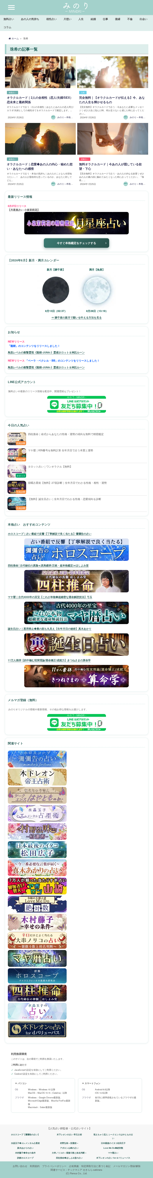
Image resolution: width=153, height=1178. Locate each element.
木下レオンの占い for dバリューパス (113, 1157)
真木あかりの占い (25, 1147)
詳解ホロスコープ (25, 1157)
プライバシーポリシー (54, 1166)
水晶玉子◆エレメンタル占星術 (25, 1143)
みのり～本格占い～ (67, 117)
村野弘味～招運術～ (69, 1143)
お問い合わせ (20, 1166)
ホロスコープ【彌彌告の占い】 (25, 1134)
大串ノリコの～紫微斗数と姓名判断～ (69, 1152)
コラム (7, 27)
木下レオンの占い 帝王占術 (69, 1134)
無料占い (9, 19)
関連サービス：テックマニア (66, 1169)
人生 (81, 19)
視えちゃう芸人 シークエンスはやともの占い (113, 1136)
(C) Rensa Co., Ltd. (76, 1173)
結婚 (93, 19)
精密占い (12, 92)
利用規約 (35, 1166)
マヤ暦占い (113, 1152)
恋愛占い (84, 159)
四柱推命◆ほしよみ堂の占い (69, 1157)
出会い (143, 19)
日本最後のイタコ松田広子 (113, 1143)
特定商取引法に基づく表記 (95, 1166)
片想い (67, 19)
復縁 (117, 19)
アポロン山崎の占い (69, 1147)
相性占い (51, 19)
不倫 (129, 19)
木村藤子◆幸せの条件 (25, 1152)
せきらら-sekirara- (93, 1169)
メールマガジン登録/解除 (126, 1166)
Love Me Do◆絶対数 (113, 1147)
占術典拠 (74, 1166)
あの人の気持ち (30, 19)
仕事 (105, 19)
